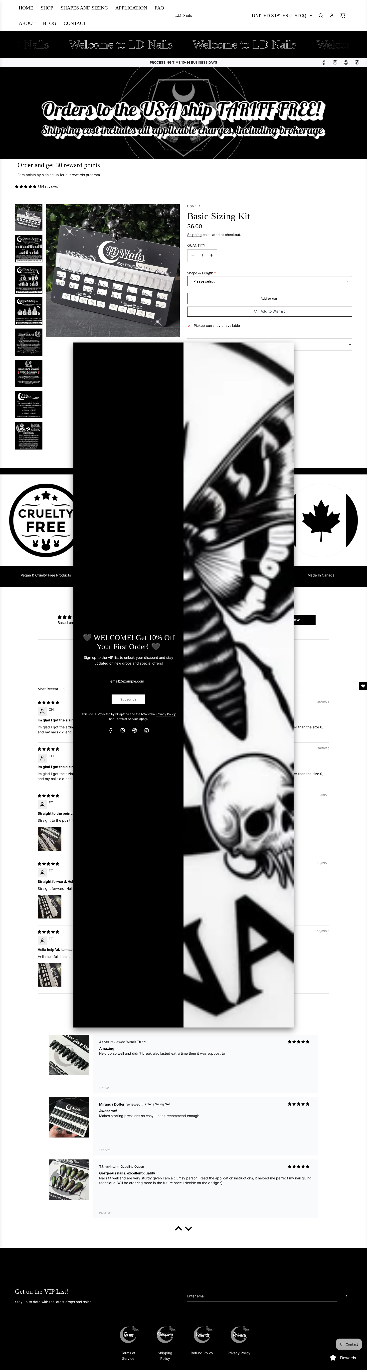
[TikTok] (146, 730)
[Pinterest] (134, 730)
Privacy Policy (166, 714)
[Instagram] (122, 730)
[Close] (284, 350)
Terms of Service (127, 719)
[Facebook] (110, 730)
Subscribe (128, 699)
